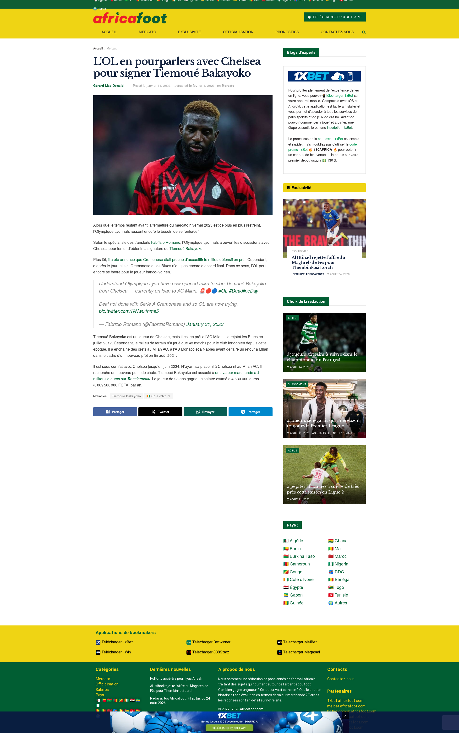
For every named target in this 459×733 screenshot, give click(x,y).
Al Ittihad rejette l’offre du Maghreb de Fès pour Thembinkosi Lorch (318, 262)
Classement (297, 384)
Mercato (147, 31)
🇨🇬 (121, 700)
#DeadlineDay (243, 290)
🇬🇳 (98, 711)
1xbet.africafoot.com (345, 700)
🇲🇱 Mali (335, 548)
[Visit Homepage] (130, 17)
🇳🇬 (98, 705)
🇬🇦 (138, 700)
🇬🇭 (138, 711)
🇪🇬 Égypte (293, 587)
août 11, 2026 (299, 499)
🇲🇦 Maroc (337, 556)
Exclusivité (189, 31)
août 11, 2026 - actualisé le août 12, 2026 (320, 433)
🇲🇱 (103, 711)
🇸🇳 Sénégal (339, 579)
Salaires (102, 689)
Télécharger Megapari (301, 652)
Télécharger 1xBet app (336, 17)
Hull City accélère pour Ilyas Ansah (176, 678)
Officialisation (238, 31)
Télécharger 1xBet (116, 642)
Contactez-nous (337, 31)
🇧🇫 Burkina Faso (299, 556)
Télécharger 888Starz (210, 652)
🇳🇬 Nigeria (338, 563)
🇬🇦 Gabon (293, 595)
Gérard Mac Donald (108, 85)
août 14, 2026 (299, 367)
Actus (292, 318)
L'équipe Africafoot (308, 274)
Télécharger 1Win (115, 652)
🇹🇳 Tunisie (338, 595)
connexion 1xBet (330, 138)
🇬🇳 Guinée (293, 602)
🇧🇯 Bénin (292, 548)
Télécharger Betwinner (210, 642)
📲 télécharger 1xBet (337, 95)
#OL (223, 290)
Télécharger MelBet (299, 642)
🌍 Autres (99, 8)
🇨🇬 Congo (292, 571)
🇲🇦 (109, 711)
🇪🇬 (132, 700)
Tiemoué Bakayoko (185, 248)
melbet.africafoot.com (346, 706)
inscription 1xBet (339, 127)
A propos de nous (236, 669)
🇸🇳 (121, 711)
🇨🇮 (126, 700)
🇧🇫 (109, 700)
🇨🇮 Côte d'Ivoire (159, 396)
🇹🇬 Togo (336, 587)
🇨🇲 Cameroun (296, 563)
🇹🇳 (132, 711)
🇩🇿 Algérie (293, 540)
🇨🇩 (115, 711)
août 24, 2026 (339, 274)
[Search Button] (364, 31)
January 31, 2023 (205, 323)
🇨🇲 (115, 700)
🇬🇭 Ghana (338, 540)
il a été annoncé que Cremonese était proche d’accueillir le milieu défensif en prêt (177, 259)
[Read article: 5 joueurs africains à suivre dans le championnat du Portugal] (324, 342)
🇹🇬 (126, 711)
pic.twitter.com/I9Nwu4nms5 (129, 310)
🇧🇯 (103, 700)
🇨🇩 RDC (336, 571)
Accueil (109, 31)
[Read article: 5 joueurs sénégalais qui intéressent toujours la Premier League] (324, 408)
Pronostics (287, 31)
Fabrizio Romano (165, 242)
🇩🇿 (98, 700)
